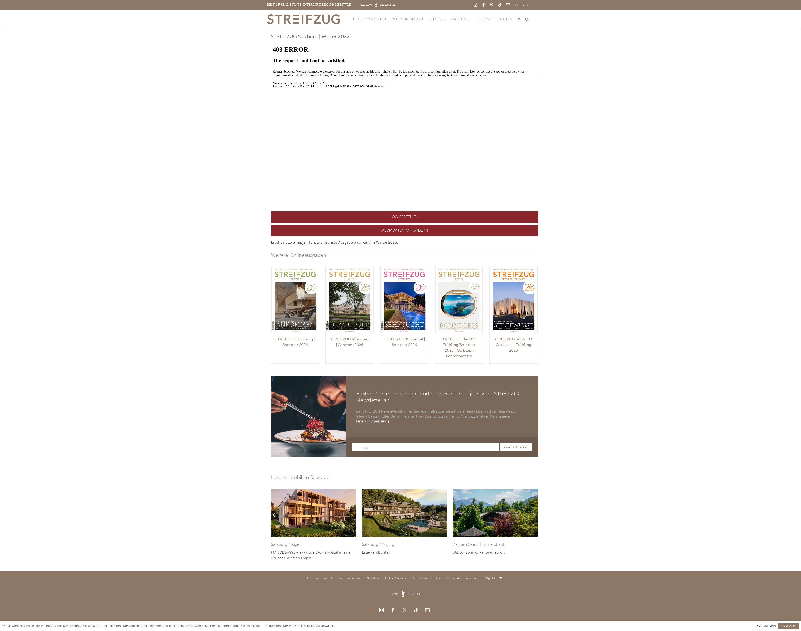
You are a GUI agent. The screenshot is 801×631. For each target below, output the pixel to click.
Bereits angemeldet (612, 330)
